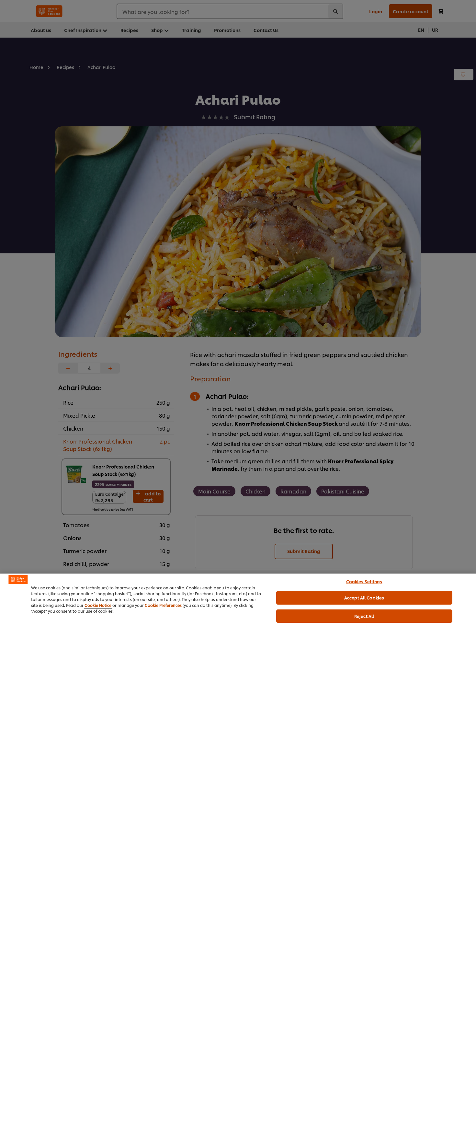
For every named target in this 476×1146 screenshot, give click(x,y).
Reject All (364, 616)
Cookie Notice (98, 605)
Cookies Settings (364, 581)
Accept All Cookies (364, 597)
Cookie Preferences (163, 605)
